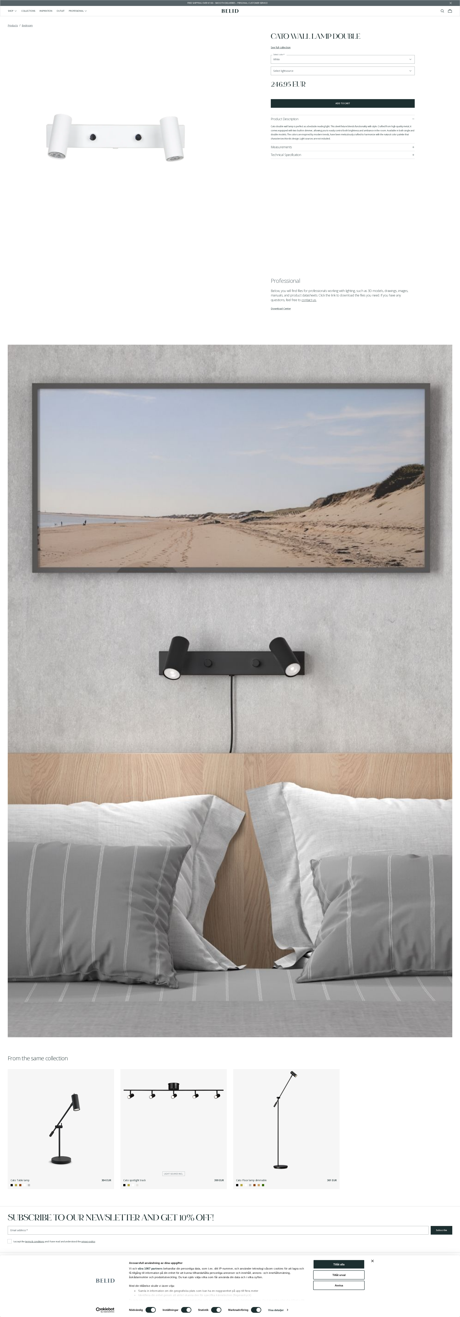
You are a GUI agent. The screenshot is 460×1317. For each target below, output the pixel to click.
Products (13, 25)
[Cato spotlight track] (173, 1122)
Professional (76, 10)
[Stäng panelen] (372, 1261)
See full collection (281, 47)
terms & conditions (34, 1241)
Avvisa (339, 1285)
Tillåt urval (339, 1274)
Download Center (281, 308)
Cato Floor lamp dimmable (251, 1180)
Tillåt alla (338, 1264)
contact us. (309, 300)
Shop (11, 10)
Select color (279, 54)
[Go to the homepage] (230, 11)
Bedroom (27, 25)
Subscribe (441, 1230)
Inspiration (46, 10)
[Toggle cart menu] (450, 11)
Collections (28, 10)
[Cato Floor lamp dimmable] (286, 1122)
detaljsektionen (250, 1300)
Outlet (61, 10)
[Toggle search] (442, 11)
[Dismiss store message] (450, 3)
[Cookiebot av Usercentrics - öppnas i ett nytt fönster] (105, 1310)
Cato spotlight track (134, 1180)
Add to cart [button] (342, 103)
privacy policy (88, 1241)
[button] (343, 71)
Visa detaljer (276, 1309)
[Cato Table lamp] (61, 1122)
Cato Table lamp (20, 1180)
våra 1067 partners (150, 1268)
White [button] (276, 59)
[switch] (186, 1310)
